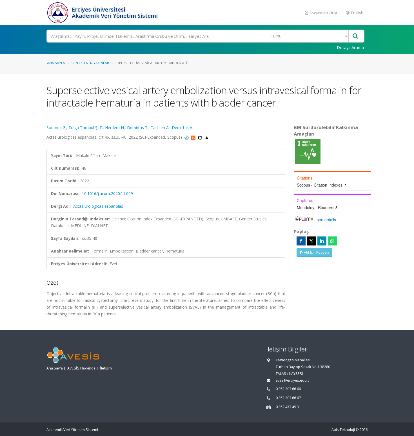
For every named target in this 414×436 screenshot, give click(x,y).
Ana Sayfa (56, 63)
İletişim (106, 368)
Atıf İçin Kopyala (316, 252)
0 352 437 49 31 (288, 406)
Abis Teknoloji (343, 429)
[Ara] (355, 36)
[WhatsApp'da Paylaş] (332, 240)
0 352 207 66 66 (288, 388)
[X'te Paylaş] (311, 240)
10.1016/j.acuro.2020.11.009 (107, 193)
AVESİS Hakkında (81, 368)
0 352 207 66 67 (288, 397)
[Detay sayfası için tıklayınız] (308, 151)
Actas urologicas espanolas (98, 206)
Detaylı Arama (350, 47)
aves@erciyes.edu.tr (293, 380)
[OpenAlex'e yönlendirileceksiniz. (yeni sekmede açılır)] (207, 137)
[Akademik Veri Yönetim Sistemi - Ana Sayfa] (58, 12)
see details (326, 219)
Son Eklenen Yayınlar (90, 63)
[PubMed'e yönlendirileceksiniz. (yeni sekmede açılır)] (187, 137)
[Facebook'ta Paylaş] (301, 240)
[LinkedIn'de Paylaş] (321, 240)
